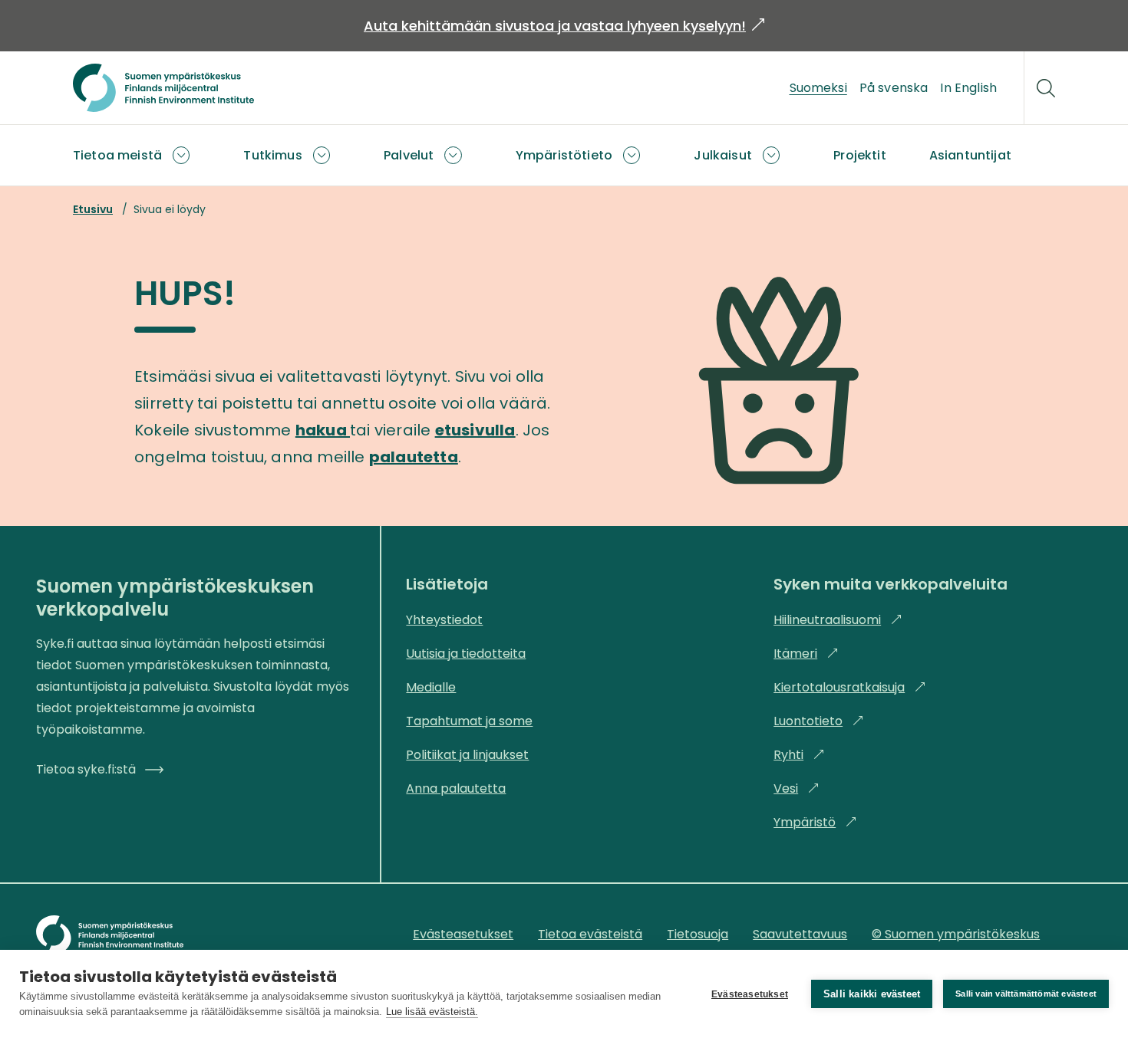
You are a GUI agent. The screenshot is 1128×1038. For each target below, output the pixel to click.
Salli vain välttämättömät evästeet (1026, 993)
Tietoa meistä (117, 155)
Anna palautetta (456, 788)
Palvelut (409, 155)
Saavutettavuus (800, 934)
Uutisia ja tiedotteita (466, 653)
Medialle (431, 687)
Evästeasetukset (749, 994)
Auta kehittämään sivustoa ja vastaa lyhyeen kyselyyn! (564, 25)
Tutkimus (272, 155)
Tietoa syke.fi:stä (86, 769)
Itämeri (806, 653)
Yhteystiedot (444, 620)
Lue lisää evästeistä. (432, 1011)
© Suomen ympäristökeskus (956, 934)
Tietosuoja (697, 934)
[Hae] (1046, 88)
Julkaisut (722, 155)
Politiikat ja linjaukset (467, 755)
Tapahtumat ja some (469, 721)
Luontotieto (818, 721)
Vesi (796, 788)
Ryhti (799, 755)
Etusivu (93, 209)
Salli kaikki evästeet (871, 994)
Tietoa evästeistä (590, 934)
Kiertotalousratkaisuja (849, 687)
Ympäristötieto (564, 155)
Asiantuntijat (970, 155)
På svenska (893, 88)
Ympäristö (815, 822)
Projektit (859, 155)
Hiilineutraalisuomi (837, 620)
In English (968, 88)
